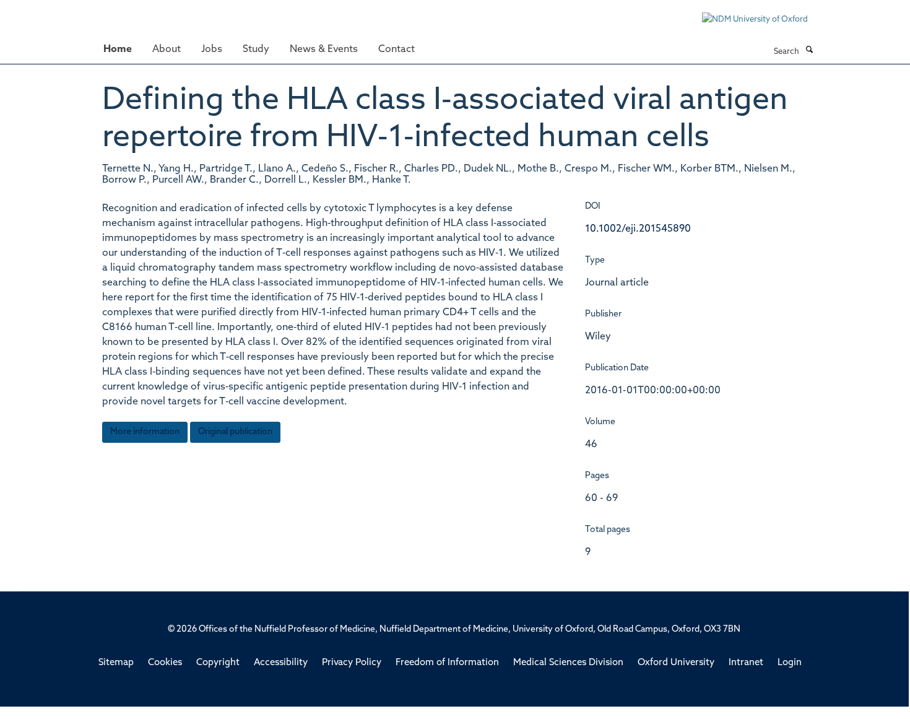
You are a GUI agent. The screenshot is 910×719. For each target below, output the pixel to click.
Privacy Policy (351, 663)
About (166, 49)
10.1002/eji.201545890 (638, 229)
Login (790, 663)
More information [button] (145, 432)
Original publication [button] (235, 432)
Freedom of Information (447, 663)
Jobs (211, 49)
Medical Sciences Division (568, 663)
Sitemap (116, 663)
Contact (396, 49)
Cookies (165, 663)
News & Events (324, 49)
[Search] (809, 51)
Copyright (218, 663)
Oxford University (676, 663)
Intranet (746, 663)
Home (117, 49)
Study (256, 49)
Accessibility (281, 663)
